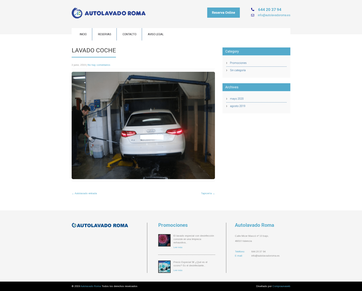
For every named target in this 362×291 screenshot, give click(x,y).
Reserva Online (223, 13)
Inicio (83, 34)
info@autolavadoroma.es (273, 15)
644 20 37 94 (269, 9)
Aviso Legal (156, 34)
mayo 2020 (237, 98)
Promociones (238, 62)
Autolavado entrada (84, 193)
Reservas (104, 34)
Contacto (130, 34)
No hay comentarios (99, 64)
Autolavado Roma (91, 286)
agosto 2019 (237, 106)
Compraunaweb (281, 286)
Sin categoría (238, 70)
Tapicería (208, 193)
